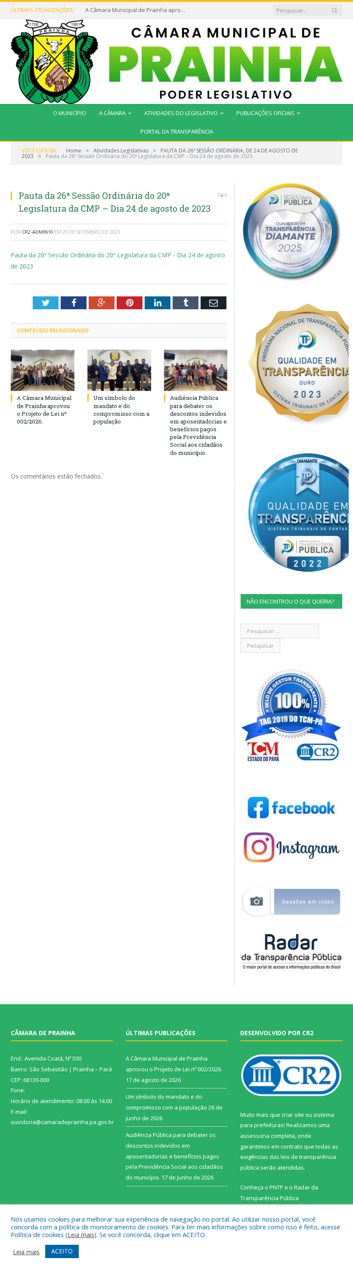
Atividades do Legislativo (181, 113)
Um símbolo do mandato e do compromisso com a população (137, 10)
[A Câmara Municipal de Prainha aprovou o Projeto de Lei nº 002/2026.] (42, 370)
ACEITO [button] (62, 1251)
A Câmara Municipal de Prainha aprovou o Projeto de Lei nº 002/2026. (44, 409)
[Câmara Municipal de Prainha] (176, 60)
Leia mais (81, 1234)
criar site (293, 1115)
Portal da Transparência (176, 131)
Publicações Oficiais (265, 113)
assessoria (254, 1136)
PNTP (276, 1187)
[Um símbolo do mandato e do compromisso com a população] (119, 370)
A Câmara (112, 113)
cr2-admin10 (37, 232)
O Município (69, 113)
